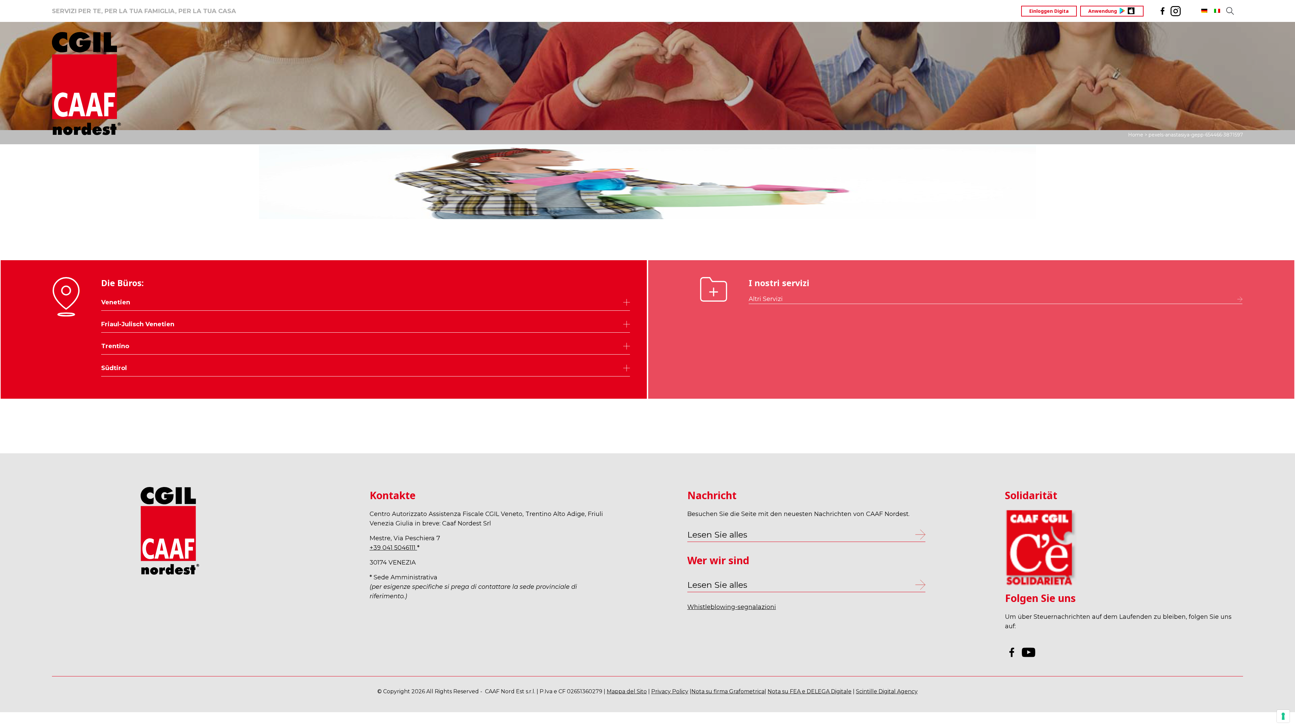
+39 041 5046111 (393, 547)
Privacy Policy (669, 691)
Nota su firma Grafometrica (728, 691)
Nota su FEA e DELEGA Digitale (810, 691)
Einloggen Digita (1049, 11)
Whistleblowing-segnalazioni (731, 607)
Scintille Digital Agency (887, 691)
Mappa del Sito (627, 691)
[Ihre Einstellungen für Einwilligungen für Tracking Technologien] (1283, 716)
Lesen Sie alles (717, 585)
